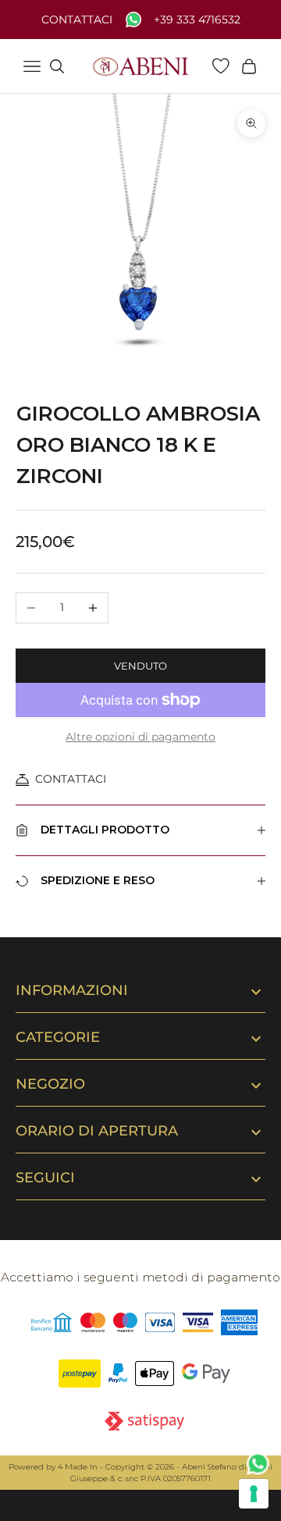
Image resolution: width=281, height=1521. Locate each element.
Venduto (140, 665)
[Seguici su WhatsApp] (258, 1464)
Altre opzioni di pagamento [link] (140, 737)
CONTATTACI (70, 778)
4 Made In (78, 1467)
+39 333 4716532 (197, 20)
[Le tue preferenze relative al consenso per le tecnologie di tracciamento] (254, 1494)
